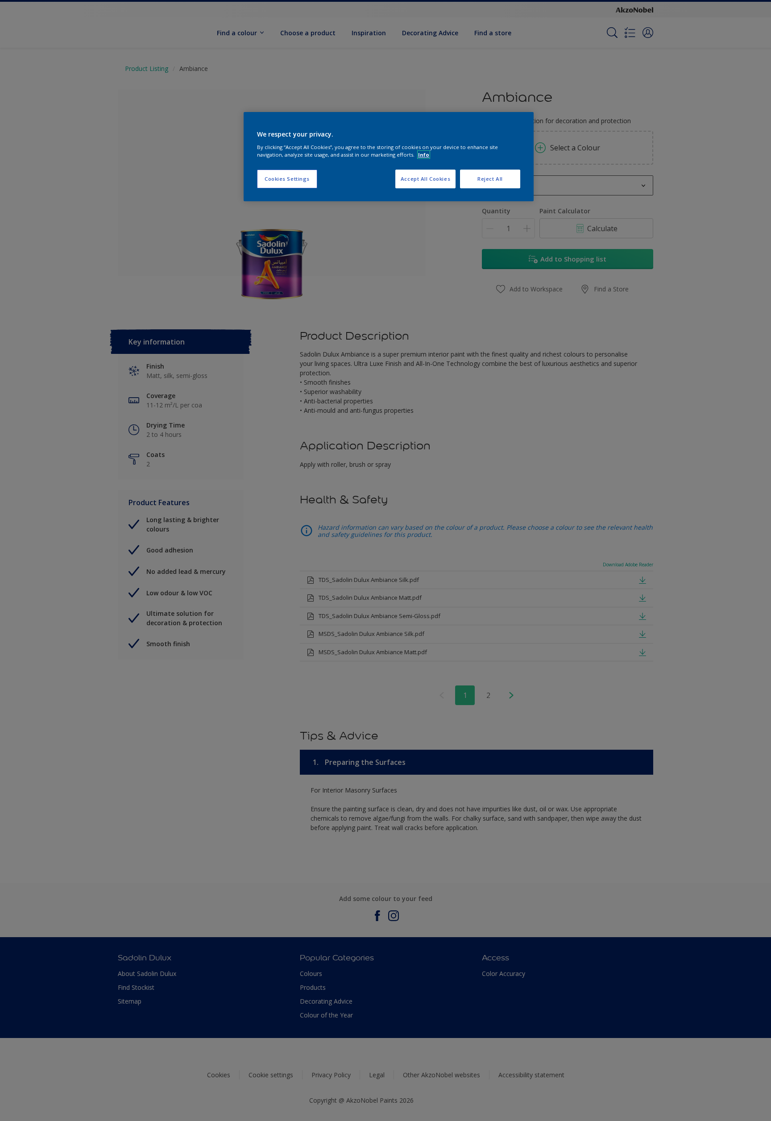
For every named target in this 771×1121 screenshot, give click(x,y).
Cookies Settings (287, 178)
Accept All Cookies (425, 178)
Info (423, 154)
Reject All (490, 178)
